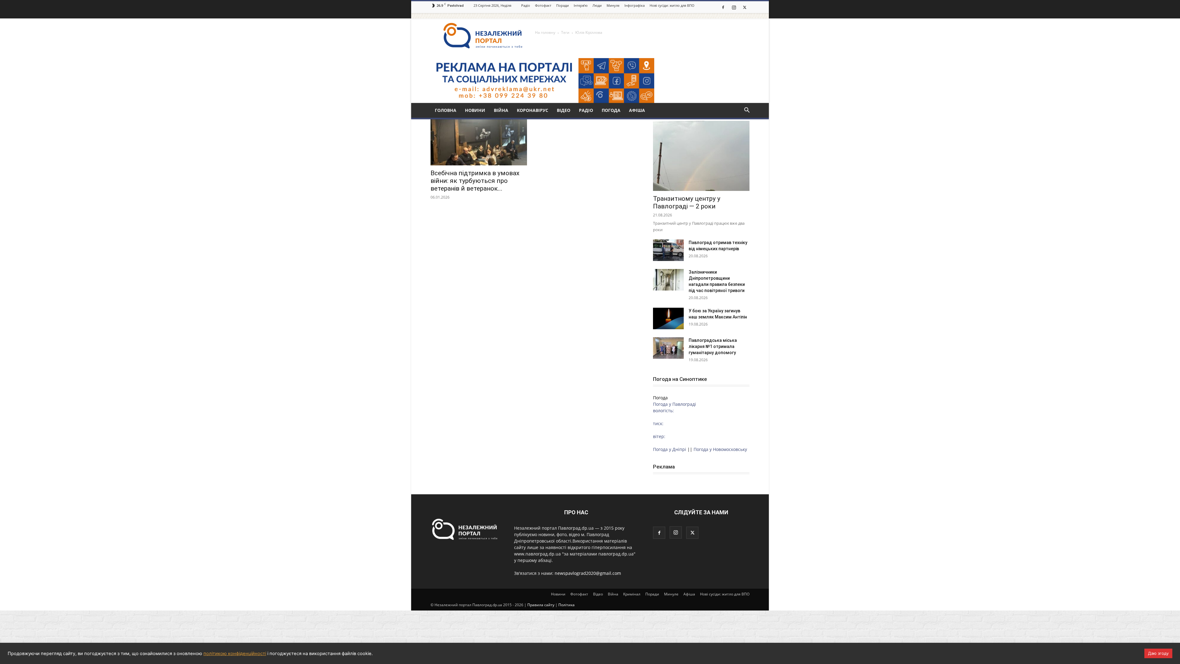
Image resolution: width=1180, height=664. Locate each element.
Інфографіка (634, 5)
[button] (746, 111)
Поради (562, 5)
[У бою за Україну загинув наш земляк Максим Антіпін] (668, 318)
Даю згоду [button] (1158, 653)
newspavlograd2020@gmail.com (588, 573)
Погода (611, 110)
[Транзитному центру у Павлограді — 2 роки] (701, 156)
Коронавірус (532, 110)
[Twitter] (744, 7)
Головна (445, 110)
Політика (566, 604)
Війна (501, 110)
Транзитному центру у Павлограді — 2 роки (686, 202)
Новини (475, 110)
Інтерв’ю (581, 5)
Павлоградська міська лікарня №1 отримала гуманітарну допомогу (713, 346)
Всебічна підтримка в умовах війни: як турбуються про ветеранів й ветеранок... (475, 180)
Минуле (613, 5)
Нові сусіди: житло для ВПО (672, 5)
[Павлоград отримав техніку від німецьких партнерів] (668, 250)
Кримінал (631, 594)
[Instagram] (733, 7)
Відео (563, 110)
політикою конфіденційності (234, 653)
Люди (597, 5)
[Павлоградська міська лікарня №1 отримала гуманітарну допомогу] (668, 348)
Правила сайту (540, 604)
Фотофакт (543, 5)
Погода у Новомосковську (720, 449)
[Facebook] (723, 7)
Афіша (637, 110)
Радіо (525, 5)
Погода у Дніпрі (669, 449)
